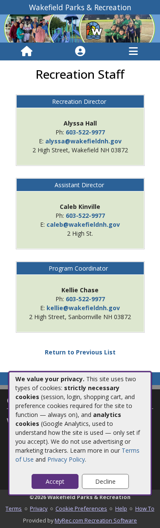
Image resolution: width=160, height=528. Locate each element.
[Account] (80, 51)
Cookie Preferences (81, 508)
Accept (55, 481)
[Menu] (133, 51)
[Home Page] (26, 51)
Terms (14, 508)
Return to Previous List (80, 352)
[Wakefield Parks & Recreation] (80, 28)
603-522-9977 (85, 132)
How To (144, 508)
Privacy (38, 508)
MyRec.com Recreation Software (96, 520)
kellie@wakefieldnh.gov (83, 308)
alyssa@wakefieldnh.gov (83, 141)
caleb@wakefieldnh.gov (83, 224)
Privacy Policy (66, 459)
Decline (105, 481)
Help (121, 508)
